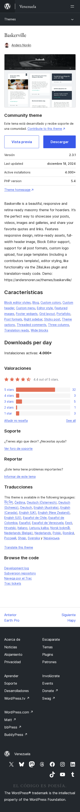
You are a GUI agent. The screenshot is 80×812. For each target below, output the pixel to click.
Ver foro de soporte (18, 448)
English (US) (12, 517)
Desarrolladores (16, 691)
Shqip (22, 538)
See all (71, 420)
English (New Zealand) (54, 512)
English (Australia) (46, 507)
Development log (16, 568)
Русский (10, 538)
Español (24, 523)
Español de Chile (35, 517)
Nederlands (43, 533)
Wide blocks (39, 330)
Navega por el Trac (18, 578)
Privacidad (12, 662)
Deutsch (26, 507)
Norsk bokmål (60, 528)
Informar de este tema (20, 476)
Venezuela (22, 754)
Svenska (34, 538)
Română (68, 533)
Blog (35, 302)
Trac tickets (12, 583)
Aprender (11, 676)
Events (47, 683)
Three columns (58, 324)
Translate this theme (18, 547)
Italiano (22, 528)
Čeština (20, 502)
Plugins (47, 654)
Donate (50, 691)
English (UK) (27, 512)
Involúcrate (51, 676)
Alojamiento (13, 654)
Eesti (68, 523)
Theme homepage (17, 189)
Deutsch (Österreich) (42, 502)
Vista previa (22, 142)
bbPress (13, 727)
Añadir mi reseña (16, 420)
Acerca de (12, 639)
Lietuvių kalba (39, 528)
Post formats (13, 319)
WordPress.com (18, 712)
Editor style (45, 308)
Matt (10, 720)
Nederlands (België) (18, 533)
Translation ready (16, 330)
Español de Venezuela (48, 523)
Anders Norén (21, 45)
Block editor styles (17, 302)
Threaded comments (31, 324)
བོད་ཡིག (8, 502)
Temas (47, 647)
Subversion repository (20, 573)
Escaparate (51, 639)
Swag (48, 698)
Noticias (10, 647)
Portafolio (63, 313)
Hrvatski (10, 528)
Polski (57, 533)
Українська (51, 538)
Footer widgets (27, 313)
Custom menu (25, 308)
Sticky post (52, 319)
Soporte (10, 683)
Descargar (60, 142)
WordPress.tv (17, 698)
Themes (10, 19)
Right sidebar (33, 319)
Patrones (49, 662)
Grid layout (47, 313)
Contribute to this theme (45, 128)
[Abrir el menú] (73, 6)
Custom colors (51, 302)
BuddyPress (16, 734)
